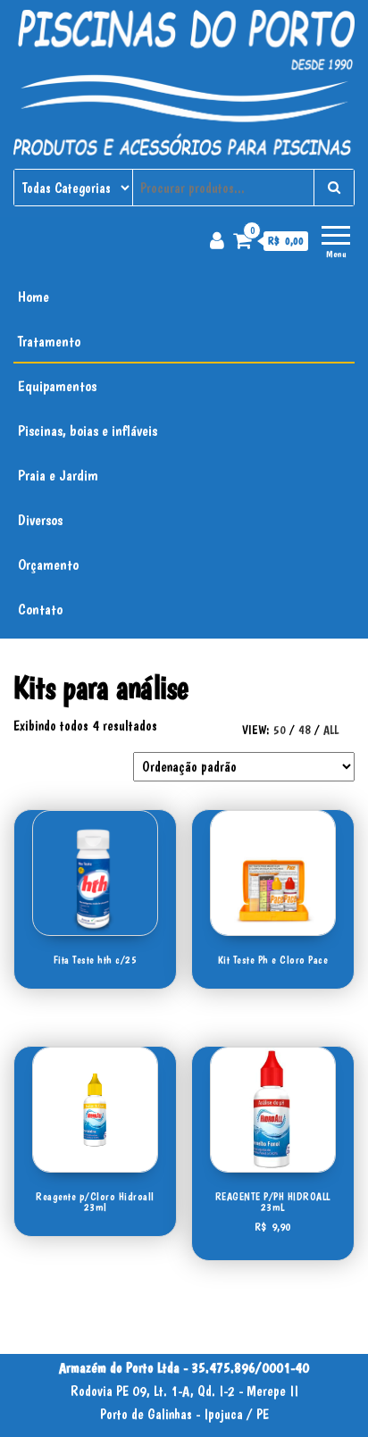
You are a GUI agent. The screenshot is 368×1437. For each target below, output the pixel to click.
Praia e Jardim (58, 475)
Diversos (40, 520)
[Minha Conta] (217, 240)
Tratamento (49, 341)
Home (33, 296)
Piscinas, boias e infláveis (87, 430)
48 (304, 730)
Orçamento (48, 564)
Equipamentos (57, 386)
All (331, 730)
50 (279, 730)
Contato (40, 609)
